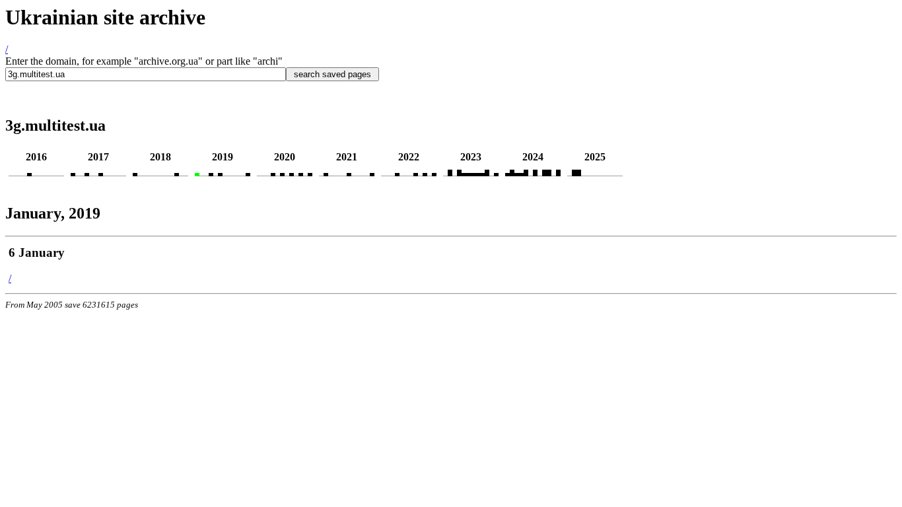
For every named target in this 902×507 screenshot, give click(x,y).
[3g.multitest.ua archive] (29, 172)
